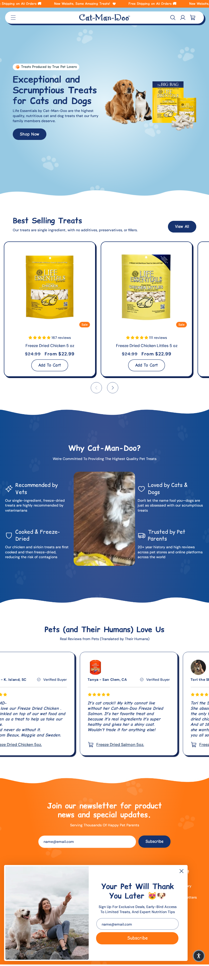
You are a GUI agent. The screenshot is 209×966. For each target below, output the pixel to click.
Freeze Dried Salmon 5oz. (69, 744)
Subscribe (137, 938)
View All (182, 226)
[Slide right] (112, 387)
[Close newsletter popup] (181, 871)
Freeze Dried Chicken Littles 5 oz (146, 345)
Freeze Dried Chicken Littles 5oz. (178, 744)
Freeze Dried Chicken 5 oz (49, 345)
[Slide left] (96, 387)
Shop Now (29, 134)
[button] (173, 18)
